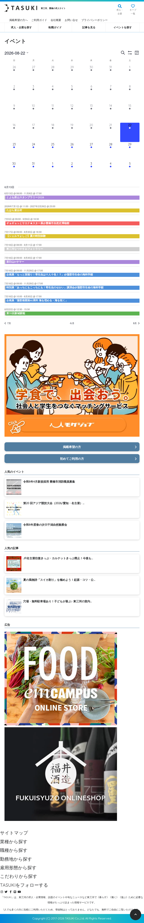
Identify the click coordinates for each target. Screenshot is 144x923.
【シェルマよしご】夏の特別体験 (26, 236)
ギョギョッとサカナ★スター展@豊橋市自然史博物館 (37, 223)
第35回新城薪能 (15, 313)
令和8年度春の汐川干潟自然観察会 (45, 524)
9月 (135, 323)
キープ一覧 (133, 11)
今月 (72, 323)
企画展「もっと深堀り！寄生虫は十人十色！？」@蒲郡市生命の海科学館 (49, 274)
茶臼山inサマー (15, 261)
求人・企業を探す (21, 27)
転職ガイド (55, 27)
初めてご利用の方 (72, 458)
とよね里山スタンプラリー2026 (25, 197)
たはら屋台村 (14, 210)
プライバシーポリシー (94, 20)
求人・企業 (119, 11)
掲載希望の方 (72, 447)
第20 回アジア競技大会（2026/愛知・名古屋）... (53, 503)
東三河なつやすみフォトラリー (24, 248)
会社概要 (56, 20)
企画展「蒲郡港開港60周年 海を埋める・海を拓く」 (37, 300)
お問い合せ (71, 20)
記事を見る (88, 27)
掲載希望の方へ (18, 20)
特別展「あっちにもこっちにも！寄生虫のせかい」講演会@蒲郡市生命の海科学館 (55, 287)
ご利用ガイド (39, 20)
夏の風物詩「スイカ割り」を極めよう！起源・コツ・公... (59, 579)
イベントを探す (122, 27)
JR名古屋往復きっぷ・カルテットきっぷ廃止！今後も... (58, 558)
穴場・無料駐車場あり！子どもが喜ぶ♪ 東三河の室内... (57, 601)
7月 (9, 323)
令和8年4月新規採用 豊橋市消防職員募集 (49, 481)
